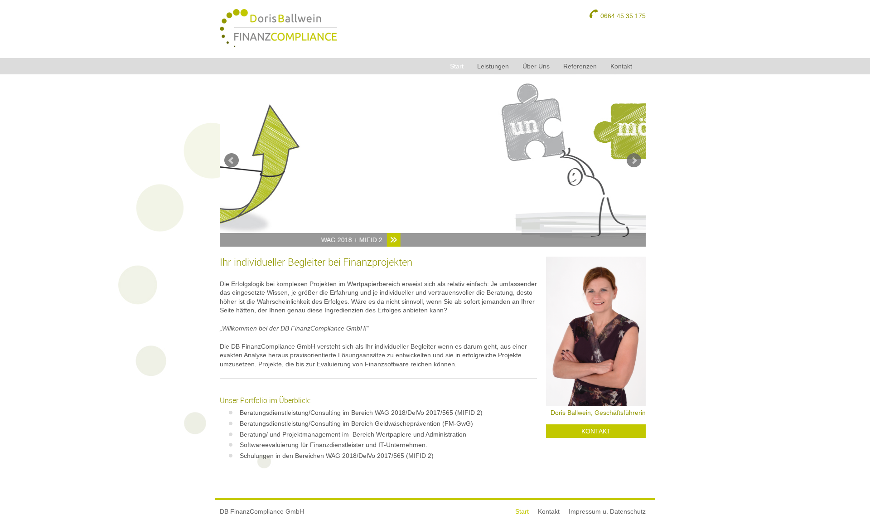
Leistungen (493, 66)
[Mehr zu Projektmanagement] (436, 160)
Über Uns (536, 66)
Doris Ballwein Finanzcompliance (279, 28)
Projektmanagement (602, 239)
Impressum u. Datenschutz (607, 511)
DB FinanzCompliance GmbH (262, 511)
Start (457, 66)
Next (634, 160)
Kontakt (621, 66)
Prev (231, 160)
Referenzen (580, 66)
